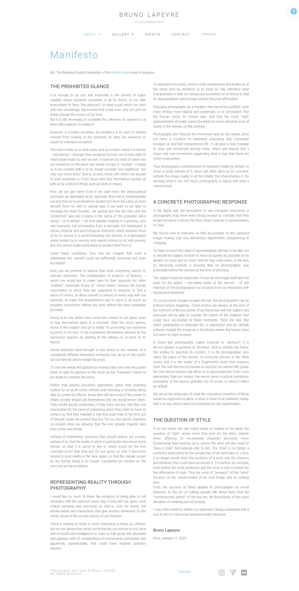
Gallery (121, 34)
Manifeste (118, 72)
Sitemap (184, 572)
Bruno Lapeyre (149, 17)
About (89, 34)
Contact (181, 34)
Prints (152, 34)
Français (209, 34)
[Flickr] (244, 572)
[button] (293, 11)
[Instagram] (221, 572)
